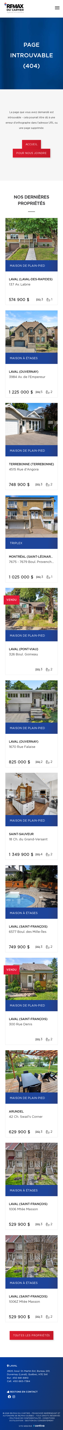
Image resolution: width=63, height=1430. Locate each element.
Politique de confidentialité (25, 1418)
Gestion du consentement (39, 1421)
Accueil (32, 144)
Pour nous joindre (31, 153)
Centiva (38, 1426)
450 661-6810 (20, 1378)
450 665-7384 (21, 1381)
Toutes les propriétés (31, 1335)
